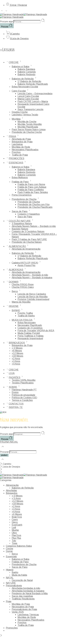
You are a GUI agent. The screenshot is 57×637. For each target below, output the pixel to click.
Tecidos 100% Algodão (24, 380)
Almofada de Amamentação (26, 249)
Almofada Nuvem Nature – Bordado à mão (34, 226)
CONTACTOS (16, 404)
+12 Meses (17, 353)
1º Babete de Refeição (29, 81)
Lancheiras (17, 144)
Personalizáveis (14, 585)
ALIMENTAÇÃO (17, 246)
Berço (15, 291)
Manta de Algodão (21, 302)
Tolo (14, 540)
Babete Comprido (27, 72)
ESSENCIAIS (16, 162)
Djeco (15, 522)
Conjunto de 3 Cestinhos (30, 328)
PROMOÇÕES (16, 158)
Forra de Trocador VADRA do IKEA (36, 330)
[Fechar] (1, 464)
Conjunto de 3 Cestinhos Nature (28, 231)
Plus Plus (16, 538)
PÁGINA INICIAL (9, 442)
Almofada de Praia (21, 139)
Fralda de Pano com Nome (31, 184)
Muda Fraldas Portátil (29, 333)
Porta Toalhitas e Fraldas (31, 336)
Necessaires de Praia (23, 606)
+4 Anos (16, 364)
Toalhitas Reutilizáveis (23, 599)
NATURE (11, 583)
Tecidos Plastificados (23, 383)
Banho (15, 572)
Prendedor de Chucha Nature (27, 242)
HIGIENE (14, 306)
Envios (15, 392)
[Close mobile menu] (1, 472)
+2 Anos (16, 358)
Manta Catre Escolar (28, 99)
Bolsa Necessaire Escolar (25, 86)
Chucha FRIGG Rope (23, 284)
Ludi (14, 527)
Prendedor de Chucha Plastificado (35, 207)
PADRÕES (14, 377)
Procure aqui (6, 21)
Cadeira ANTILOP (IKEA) (25, 262)
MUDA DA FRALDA (22, 320)
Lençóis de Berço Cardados (32, 294)
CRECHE (14, 62)
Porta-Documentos (22, 195)
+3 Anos (16, 361)
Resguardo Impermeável (30, 338)
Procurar (5, 27)
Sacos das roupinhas (22, 596)
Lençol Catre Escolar (28, 96)
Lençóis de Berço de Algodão (33, 296)
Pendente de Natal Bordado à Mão (30, 593)
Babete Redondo (26, 74)
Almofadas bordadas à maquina (28, 591)
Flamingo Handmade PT (24, 389)
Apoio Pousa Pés (26, 265)
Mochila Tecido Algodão (30, 124)
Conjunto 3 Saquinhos (29, 214)
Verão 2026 (18, 612)
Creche (9, 548)
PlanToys (16, 535)
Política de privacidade (23, 395)
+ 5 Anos (16, 498)
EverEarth (17, 525)
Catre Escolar (19, 91)
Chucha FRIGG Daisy (23, 287)
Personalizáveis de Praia (24, 609)
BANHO (16, 310)
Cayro (15, 519)
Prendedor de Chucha (29, 202)
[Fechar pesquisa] (2, 461)
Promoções (12, 628)
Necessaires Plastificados (25, 149)
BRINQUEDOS (17, 342)
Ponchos (16, 152)
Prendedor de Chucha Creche (27, 132)
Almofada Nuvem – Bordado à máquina (32, 277)
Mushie (15, 530)
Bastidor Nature (20, 229)
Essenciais (11, 556)
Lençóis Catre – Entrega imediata (35, 93)
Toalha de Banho (26, 315)
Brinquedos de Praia (22, 141)
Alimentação (12, 485)
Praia (8, 601)
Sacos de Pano (19, 211)
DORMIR (13, 282)
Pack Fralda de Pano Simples (33, 192)
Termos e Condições (22, 400)
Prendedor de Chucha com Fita (33, 204)
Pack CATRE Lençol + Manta (33, 101)
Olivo (14, 532)
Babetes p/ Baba (20, 66)
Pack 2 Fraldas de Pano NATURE (29, 239)
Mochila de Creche (27, 121)
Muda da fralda (19, 575)
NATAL (9, 577)
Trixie (14, 543)
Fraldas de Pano (20, 181)
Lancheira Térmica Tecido (25, 114)
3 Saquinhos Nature (22, 223)
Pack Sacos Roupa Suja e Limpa (28, 129)
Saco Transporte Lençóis (30, 109)
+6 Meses (17, 350)
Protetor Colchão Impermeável (33, 299)
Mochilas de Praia (21, 604)
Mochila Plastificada (28, 127)
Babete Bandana (26, 69)
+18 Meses (17, 356)
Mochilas (16, 119)
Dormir (9, 551)
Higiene (9, 569)
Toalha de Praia (20, 155)
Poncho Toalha (25, 313)
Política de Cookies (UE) (24, 397)
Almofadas (11, 490)
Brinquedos (11, 493)
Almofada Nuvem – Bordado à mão (30, 275)
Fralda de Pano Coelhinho (31, 189)
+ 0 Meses (17, 348)
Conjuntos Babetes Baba (19, 546)
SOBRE (13, 387)
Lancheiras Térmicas (28, 614)
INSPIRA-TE (16, 407)
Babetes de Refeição (23, 78)
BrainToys (17, 517)
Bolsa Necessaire (27, 322)
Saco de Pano (25, 216)
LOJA (12, 373)
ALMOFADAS (16, 269)
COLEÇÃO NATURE (20, 221)
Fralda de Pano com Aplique (32, 187)
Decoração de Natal (22, 580)
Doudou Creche (20, 112)
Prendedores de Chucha (24, 199)
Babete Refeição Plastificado (33, 84)
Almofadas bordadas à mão (26, 588)
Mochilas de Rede (21, 147)
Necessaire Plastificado (30, 325)
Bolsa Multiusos (20, 177)
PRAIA (12, 136)
